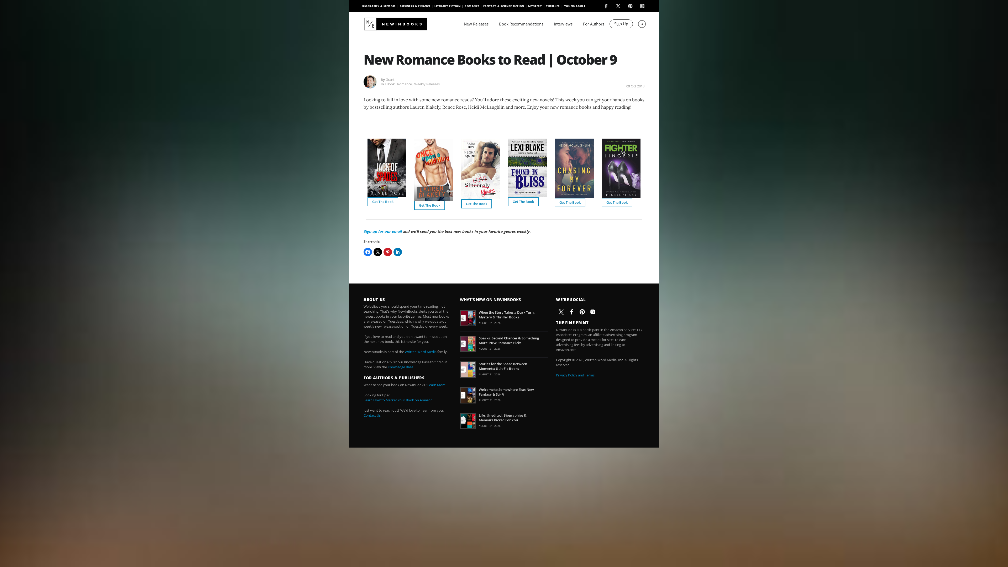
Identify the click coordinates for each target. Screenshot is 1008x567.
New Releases (476, 24)
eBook (390, 84)
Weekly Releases (427, 84)
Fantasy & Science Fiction (503, 6)
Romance (472, 6)
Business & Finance (415, 6)
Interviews (563, 24)
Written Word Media (421, 351)
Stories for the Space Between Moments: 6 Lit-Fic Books (503, 366)
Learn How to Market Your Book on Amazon (398, 400)
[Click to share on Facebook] (368, 252)
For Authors (593, 24)
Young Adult (575, 6)
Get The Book (382, 201)
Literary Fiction (447, 6)
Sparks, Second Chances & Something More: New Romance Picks (509, 340)
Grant (390, 79)
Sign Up (621, 23)
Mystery (535, 6)
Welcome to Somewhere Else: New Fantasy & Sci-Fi (506, 392)
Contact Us (372, 415)
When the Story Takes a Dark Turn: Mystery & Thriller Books (507, 314)
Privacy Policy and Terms (575, 375)
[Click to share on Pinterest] (388, 252)
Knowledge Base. (401, 367)
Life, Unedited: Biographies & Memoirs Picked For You (503, 417)
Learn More (436, 384)
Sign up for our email (383, 231)
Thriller (553, 6)
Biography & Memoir (379, 6)
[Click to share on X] (378, 252)
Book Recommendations (521, 24)
